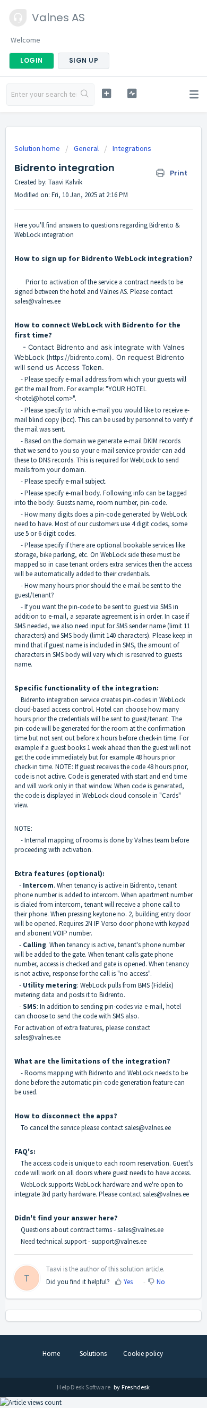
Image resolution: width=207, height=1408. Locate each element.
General (86, 148)
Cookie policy (143, 1353)
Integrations (132, 148)
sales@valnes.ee (37, 301)
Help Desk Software (84, 1387)
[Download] (83, 713)
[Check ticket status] (131, 93)
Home (51, 1353)
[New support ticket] (106, 93)
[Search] (85, 94)
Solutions (93, 1353)
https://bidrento (71, 357)
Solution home (38, 148)
